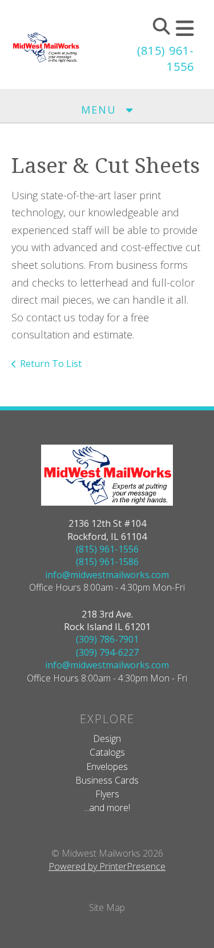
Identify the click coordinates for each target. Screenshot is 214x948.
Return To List (51, 363)
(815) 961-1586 (107, 561)
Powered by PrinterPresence (107, 866)
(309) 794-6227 (107, 652)
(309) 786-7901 (107, 639)
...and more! (107, 807)
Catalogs (107, 752)
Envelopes (107, 766)
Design (107, 738)
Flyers (107, 794)
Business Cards (107, 780)
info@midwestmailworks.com (107, 574)
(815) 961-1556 (107, 549)
